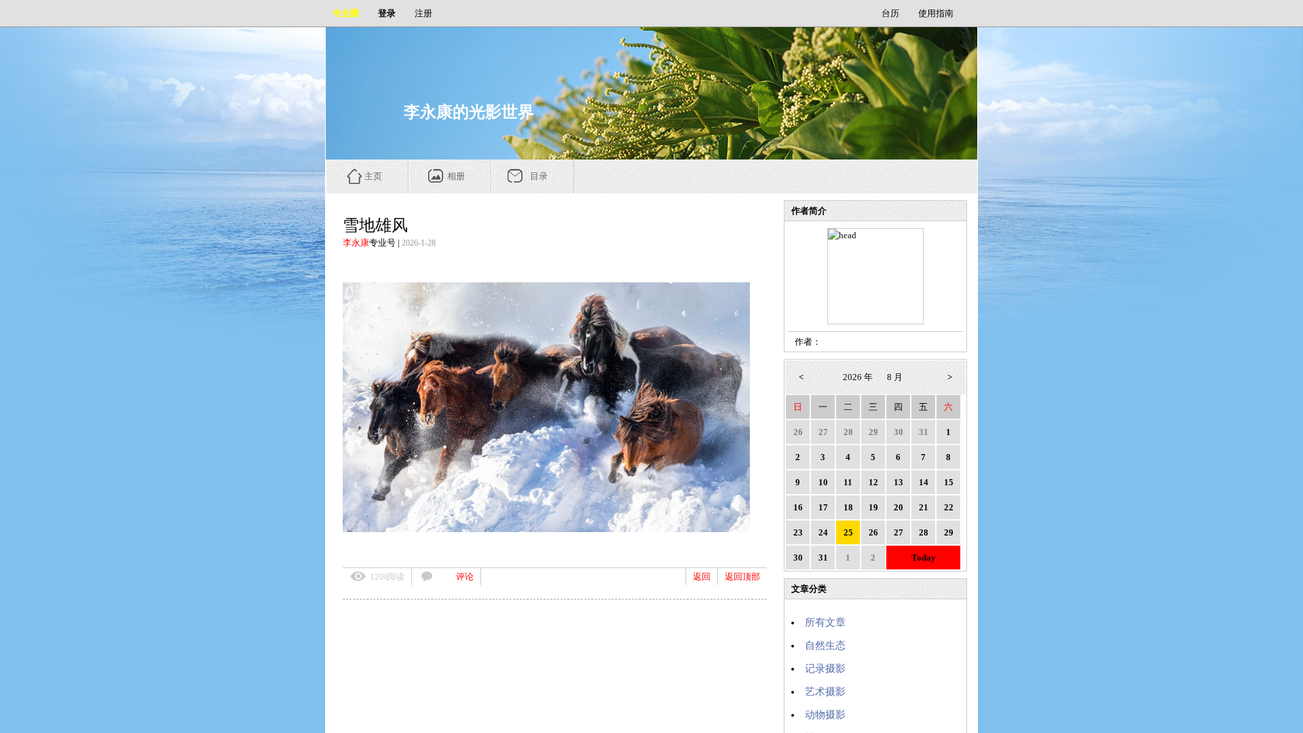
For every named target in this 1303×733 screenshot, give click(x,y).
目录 (539, 176)
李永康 (356, 243)
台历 (890, 13)
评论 (465, 576)
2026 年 (858, 377)
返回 (702, 576)
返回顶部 (742, 576)
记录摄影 (825, 668)
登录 (387, 13)
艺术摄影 (825, 691)
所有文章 (825, 622)
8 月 (895, 377)
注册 (423, 13)
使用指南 (935, 13)
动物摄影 (825, 714)
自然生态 (825, 645)
